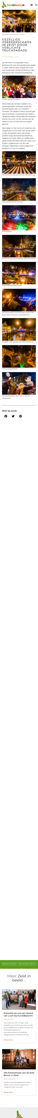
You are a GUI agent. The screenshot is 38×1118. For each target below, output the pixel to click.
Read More (8, 1040)
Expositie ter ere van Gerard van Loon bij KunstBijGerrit (18, 1014)
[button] (31, 5)
